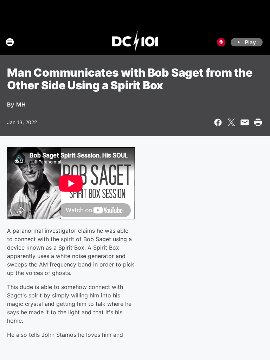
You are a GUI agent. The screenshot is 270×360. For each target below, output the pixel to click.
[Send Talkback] (221, 42)
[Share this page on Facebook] (218, 122)
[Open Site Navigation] (10, 42)
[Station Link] (135, 42)
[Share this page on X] (231, 122)
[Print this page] (258, 122)
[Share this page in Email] (245, 122)
